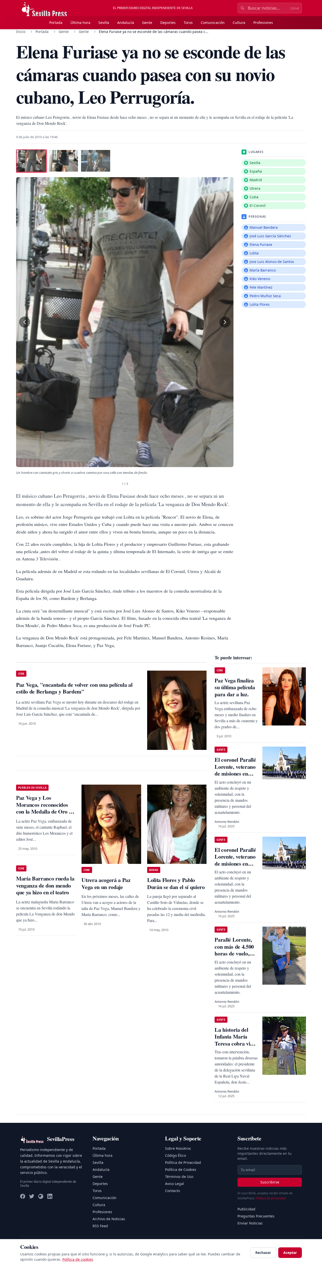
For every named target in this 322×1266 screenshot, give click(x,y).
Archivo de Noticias (109, 1218)
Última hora (80, 22)
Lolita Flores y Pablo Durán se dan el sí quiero (176, 883)
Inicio (20, 31)
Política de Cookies (180, 1169)
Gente (147, 22)
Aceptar (290, 1252)
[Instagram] (40, 1196)
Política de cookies (77, 1259)
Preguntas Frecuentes (255, 1216)
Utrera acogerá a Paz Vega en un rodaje (106, 883)
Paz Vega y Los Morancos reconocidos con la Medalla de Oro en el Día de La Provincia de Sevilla (45, 811)
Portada (55, 22)
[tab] (31, 160)
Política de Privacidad (183, 1162)
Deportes (168, 22)
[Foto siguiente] (224, 322)
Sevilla (103, 22)
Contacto (172, 1190)
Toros (188, 22)
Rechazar (263, 1252)
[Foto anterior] (24, 322)
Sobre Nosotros (178, 1148)
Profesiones (263, 22)
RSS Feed (100, 1225)
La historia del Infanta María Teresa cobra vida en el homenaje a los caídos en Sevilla (235, 1046)
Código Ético (175, 1155)
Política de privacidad (271, 1198)
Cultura (239, 22)
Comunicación (213, 22)
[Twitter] (31, 1196)
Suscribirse (269, 1182)
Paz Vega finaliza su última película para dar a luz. (235, 687)
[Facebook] (22, 1196)
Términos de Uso (179, 1176)
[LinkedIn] (49, 1196)
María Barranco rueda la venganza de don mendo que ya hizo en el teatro (45, 885)
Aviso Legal (174, 1183)
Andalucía (125, 22)
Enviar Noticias (250, 1223)
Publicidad (246, 1209)
